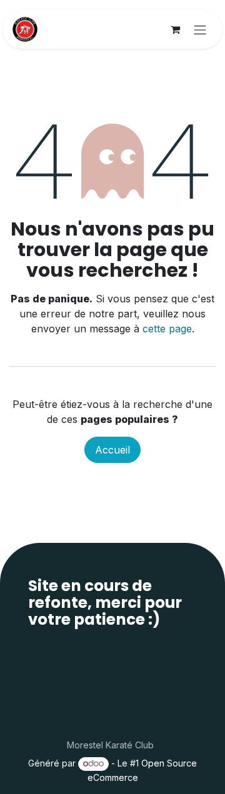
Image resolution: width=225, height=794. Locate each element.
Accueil (112, 450)
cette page (167, 328)
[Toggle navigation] (200, 29)
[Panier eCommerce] (175, 29)
